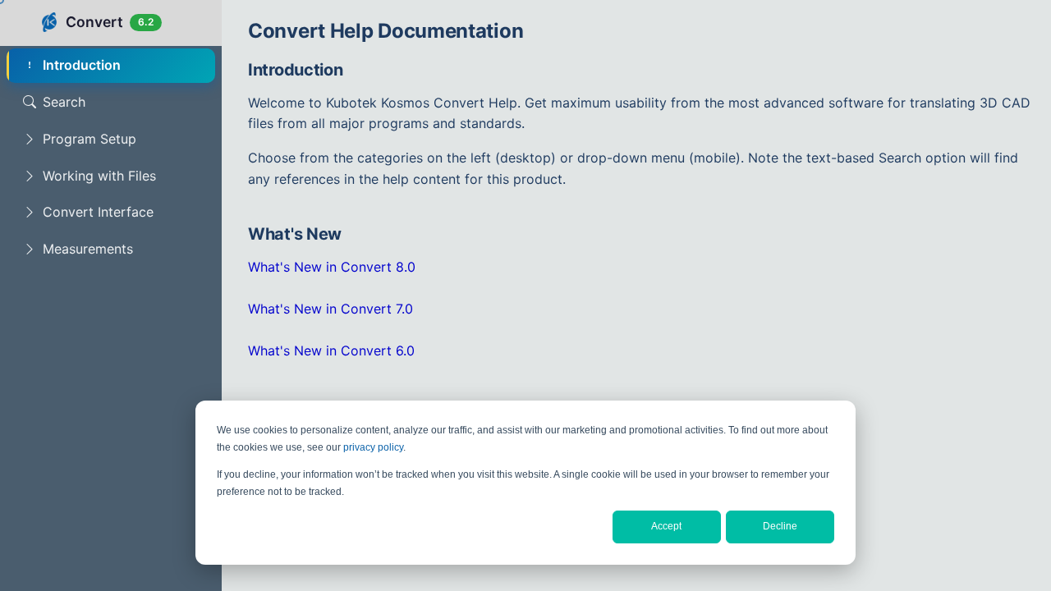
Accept (666, 526)
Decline (780, 526)
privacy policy (373, 447)
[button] (111, 139)
